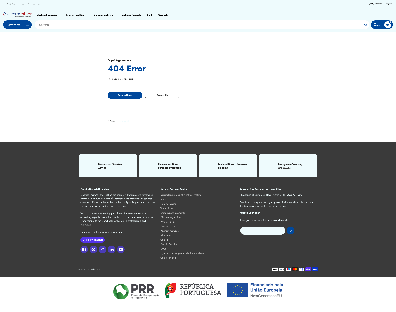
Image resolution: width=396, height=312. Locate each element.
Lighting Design (168, 204)
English (389, 3)
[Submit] (290, 230)
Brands (163, 199)
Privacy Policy (167, 222)
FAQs (163, 248)
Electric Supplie (168, 244)
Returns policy (167, 226)
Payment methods (169, 231)
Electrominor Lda (122, 121)
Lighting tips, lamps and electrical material (182, 253)
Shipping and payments (172, 213)
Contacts (164, 239)
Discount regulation (170, 217)
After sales (165, 235)
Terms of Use (166, 208)
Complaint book (168, 257)
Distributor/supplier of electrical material (181, 195)
